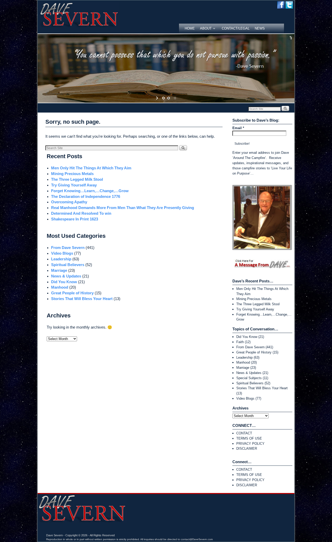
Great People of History (72, 293)
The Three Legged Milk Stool (77, 179)
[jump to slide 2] (168, 98)
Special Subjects (249, 378)
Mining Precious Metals (72, 174)
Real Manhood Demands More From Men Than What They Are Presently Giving (122, 208)
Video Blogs (62, 253)
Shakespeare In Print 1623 (74, 219)
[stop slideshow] (174, 98)
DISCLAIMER (246, 448)
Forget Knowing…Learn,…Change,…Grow (90, 191)
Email (238, 128)
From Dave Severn (68, 248)
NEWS (260, 28)
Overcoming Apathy (69, 202)
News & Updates (66, 276)
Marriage (59, 270)
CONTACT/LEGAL (236, 28)
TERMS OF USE (249, 438)
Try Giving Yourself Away (74, 185)
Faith (240, 342)
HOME (190, 28)
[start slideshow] (157, 98)
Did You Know (64, 282)
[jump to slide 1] (163, 98)
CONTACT (244, 433)
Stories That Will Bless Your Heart (82, 299)
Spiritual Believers (67, 265)
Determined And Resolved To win (81, 213)
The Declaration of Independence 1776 (85, 196)
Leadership (61, 259)
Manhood (59, 287)
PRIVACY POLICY (250, 444)
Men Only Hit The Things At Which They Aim (91, 168)
